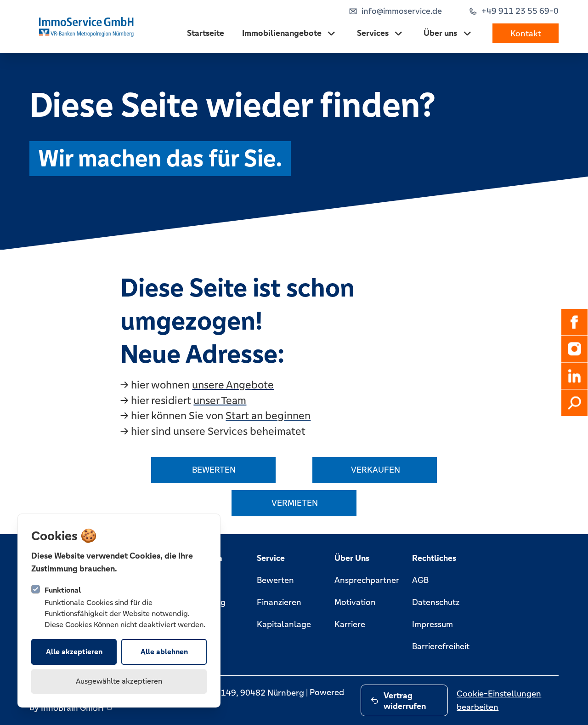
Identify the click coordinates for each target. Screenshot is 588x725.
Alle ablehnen (164, 651)
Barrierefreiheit (440, 646)
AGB (420, 580)
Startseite (205, 33)
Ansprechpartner (366, 580)
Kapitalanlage (284, 624)
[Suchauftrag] (574, 403)
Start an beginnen (268, 415)
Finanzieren (279, 602)
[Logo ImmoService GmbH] (87, 26)
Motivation (355, 602)
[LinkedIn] (574, 376)
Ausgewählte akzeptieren (119, 681)
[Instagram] (574, 349)
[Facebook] (574, 322)
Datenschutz (435, 602)
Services (373, 33)
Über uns (440, 33)
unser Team (219, 400)
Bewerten (275, 580)
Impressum (432, 624)
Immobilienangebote (282, 33)
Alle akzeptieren (74, 651)
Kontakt (525, 33)
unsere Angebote (233, 385)
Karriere (349, 624)
